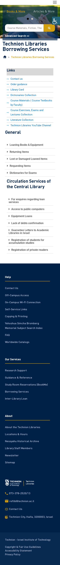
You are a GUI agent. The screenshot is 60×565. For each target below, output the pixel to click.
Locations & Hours (16, 434)
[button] (30, 144)
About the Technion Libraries (22, 427)
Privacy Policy (12, 554)
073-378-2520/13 (19, 493)
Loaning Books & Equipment (26, 144)
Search (49, 28)
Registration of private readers (29, 249)
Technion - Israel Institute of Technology (27, 539)
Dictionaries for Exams (23, 172)
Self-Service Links (16, 309)
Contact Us (11, 288)
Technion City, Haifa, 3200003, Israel (31, 516)
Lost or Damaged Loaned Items (28, 158)
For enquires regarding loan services (27, 201)
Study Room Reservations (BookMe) (26, 384)
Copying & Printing (16, 316)
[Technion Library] (5, 57)
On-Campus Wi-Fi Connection (22, 302)
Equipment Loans (21, 216)
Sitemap (10, 462)
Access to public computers (27, 209)
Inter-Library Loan (16, 398)
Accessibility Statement (18, 550)
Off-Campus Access (17, 295)
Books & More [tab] (15, 11)
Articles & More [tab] (44, 11)
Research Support (16, 370)
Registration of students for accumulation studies (26, 241)
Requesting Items (20, 165)
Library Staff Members (18, 448)
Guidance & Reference (18, 377)
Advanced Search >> (17, 35)
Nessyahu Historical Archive (22, 441)
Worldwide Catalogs (17, 342)
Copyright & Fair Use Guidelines (23, 546)
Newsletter (12, 455)
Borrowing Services (17, 391)
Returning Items (19, 151)
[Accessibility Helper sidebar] (56, 21)
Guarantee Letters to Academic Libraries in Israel (29, 232)
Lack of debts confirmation (27, 223)
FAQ (7, 335)
